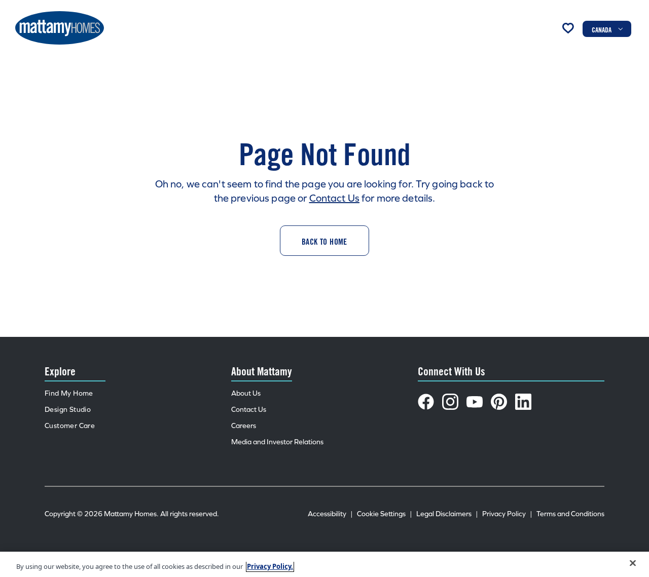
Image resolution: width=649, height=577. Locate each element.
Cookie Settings (384, 514)
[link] (324, 240)
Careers (243, 425)
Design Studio (68, 409)
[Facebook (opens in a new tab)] (426, 402)
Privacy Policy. (270, 566)
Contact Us (334, 198)
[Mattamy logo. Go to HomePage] (59, 28)
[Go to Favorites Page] (568, 28)
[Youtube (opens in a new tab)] (474, 402)
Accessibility (330, 514)
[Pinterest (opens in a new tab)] (499, 402)
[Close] (633, 563)
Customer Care (70, 425)
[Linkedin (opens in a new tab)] (523, 402)
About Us (246, 393)
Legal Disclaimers (447, 514)
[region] (324, 564)
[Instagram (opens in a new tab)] (450, 402)
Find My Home (69, 393)
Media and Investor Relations (277, 442)
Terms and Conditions (570, 514)
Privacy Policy (507, 514)
